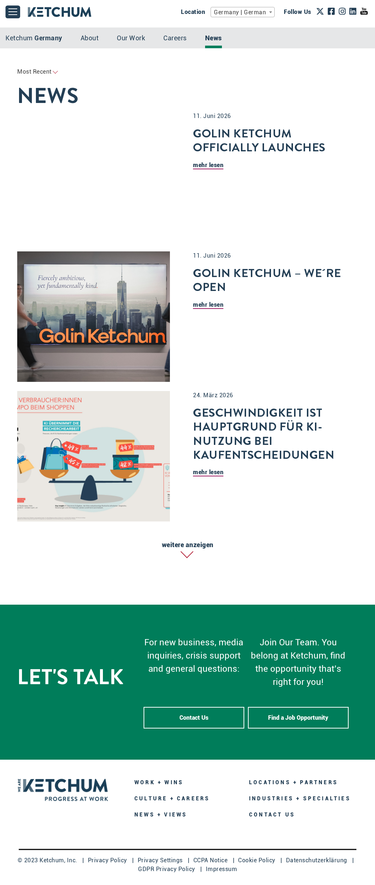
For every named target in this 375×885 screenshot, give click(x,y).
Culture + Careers (172, 798)
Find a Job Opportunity (298, 717)
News (213, 38)
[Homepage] (63, 789)
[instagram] (342, 12)
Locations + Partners (293, 782)
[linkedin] (353, 12)
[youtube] (364, 11)
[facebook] (331, 12)
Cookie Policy (257, 860)
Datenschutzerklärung (317, 860)
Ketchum (33, 38)
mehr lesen (208, 165)
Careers (175, 38)
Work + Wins (158, 782)
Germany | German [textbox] (240, 12)
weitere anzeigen (188, 545)
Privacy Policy (108, 860)
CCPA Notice (211, 860)
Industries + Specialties (300, 798)
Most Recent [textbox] (34, 71)
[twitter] (320, 12)
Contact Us (193, 717)
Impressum (221, 869)
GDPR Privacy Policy (167, 869)
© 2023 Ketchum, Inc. (48, 860)
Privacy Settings (161, 860)
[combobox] (243, 12)
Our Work (131, 38)
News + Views (160, 815)
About (90, 38)
